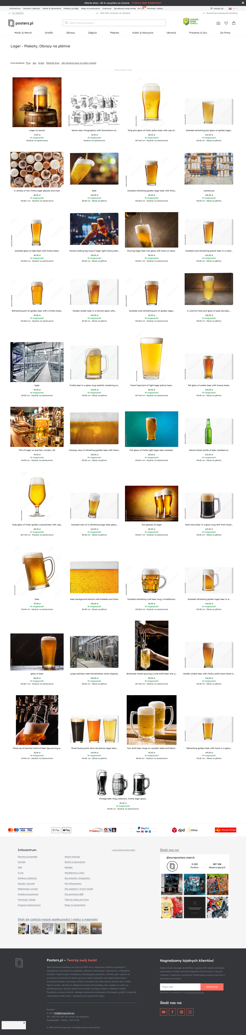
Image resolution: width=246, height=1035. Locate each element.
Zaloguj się (218, 8)
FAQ (20, 867)
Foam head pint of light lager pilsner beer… (151, 385)
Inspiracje (106, 8)
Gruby (41, 63)
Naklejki (69, 867)
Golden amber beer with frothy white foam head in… (209, 673)
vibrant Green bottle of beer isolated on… (209, 450)
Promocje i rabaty (155, 8)
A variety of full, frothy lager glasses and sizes (37, 190)
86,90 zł (151, 195)
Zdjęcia (92, 32)
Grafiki (49, 32)
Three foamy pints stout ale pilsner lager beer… (94, 748)
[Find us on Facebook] (172, 1012)
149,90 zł (94, 390)
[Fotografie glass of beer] (37, 651)
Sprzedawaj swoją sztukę (125, 8)
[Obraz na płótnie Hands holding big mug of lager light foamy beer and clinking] (94, 230)
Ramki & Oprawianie (52, 8)
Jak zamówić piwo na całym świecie (78, 63)
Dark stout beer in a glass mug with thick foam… (209, 524)
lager (37, 385)
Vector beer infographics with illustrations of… (94, 130)
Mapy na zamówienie (90, 8)
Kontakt (21, 862)
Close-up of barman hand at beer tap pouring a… (37, 748)
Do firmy (225, 32)
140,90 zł (209, 135)
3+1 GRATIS (17, 13)
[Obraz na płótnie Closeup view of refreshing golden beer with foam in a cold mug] (94, 429)
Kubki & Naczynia (142, 32)
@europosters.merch (180, 857)
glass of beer (37, 673)
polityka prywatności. (196, 992)
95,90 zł (37, 603)
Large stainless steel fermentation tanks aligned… (94, 673)
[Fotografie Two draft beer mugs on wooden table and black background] (152, 720)
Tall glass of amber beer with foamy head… (209, 385)
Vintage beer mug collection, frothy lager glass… (123, 798)
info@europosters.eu (64, 1013)
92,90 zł (37, 752)
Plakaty (114, 32)
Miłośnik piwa (52, 63)
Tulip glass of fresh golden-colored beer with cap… (37, 524)
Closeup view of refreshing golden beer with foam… (94, 450)
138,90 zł (94, 195)
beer (94, 190)
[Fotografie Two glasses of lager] (151, 503)
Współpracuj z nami (74, 872)
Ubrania (171, 32)
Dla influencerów (73, 883)
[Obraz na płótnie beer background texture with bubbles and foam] (94, 578)
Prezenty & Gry (198, 32)
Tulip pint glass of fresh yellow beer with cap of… (152, 130)
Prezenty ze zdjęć (71, 8)
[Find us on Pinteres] (181, 1012)
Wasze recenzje (72, 856)
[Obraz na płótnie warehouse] (209, 169)
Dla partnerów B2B (74, 894)
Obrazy (70, 32)
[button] (24, 1023)
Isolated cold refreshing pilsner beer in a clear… (209, 251)
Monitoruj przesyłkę (27, 856)
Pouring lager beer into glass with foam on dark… (151, 251)
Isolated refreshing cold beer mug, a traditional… (151, 599)
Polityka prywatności (28, 894)
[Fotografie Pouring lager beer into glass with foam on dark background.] (151, 230)
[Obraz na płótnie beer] (94, 169)
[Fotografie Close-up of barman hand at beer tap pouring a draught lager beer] (37, 720)
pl (234, 8)
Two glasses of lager (152, 524)
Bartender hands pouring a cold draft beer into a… (152, 673)
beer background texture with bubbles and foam (94, 599)
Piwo (28, 63)
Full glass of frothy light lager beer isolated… (152, 450)
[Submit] (66, 22)
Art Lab (141, 8)
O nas (20, 872)
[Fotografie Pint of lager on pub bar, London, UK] (37, 427)
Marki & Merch (23, 32)
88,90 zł (151, 135)
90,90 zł (37, 390)
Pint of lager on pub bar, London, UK (37, 450)
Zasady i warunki (26, 883)
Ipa (34, 63)
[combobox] (114, 23)
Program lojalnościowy (29, 905)
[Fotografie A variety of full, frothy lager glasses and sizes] (37, 169)
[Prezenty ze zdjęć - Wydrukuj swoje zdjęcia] (218, 23)
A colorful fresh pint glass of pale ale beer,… (209, 311)
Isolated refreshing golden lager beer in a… (209, 599)
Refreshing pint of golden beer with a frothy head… (37, 311)
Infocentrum (15, 8)
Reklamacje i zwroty (28, 889)
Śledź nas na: (169, 850)
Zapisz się (212, 987)
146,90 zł (94, 752)
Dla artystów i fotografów (77, 878)
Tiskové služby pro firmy (77, 899)
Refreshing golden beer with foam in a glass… (208, 748)
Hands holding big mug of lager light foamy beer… (94, 251)
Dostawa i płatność (31, 8)
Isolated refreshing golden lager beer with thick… (151, 190)
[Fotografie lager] (37, 362)
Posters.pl (27, 23)
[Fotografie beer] (37, 571)
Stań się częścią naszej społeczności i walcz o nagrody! (58, 919)
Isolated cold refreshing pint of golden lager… (151, 311)
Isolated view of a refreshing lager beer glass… (94, 524)
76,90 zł (37, 135)
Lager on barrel (37, 130)
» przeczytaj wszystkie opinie (123, 850)
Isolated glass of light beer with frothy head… (37, 251)
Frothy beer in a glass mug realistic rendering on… (94, 385)
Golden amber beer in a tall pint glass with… (94, 311)
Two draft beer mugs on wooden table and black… (151, 748)
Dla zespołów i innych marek (79, 889)
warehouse (209, 190)
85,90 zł (123, 803)
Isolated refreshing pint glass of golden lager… (209, 130)
